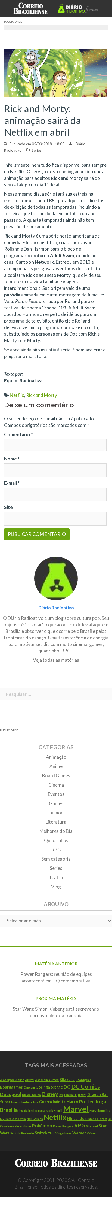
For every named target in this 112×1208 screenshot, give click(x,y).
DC (67, 1087)
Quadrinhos (56, 840)
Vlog (56, 887)
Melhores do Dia (56, 831)
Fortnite (26, 1102)
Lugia (41, 1110)
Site (8, 507)
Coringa (43, 1087)
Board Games (56, 775)
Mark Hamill (54, 1110)
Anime (56, 766)
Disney (50, 1094)
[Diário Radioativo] (79, 8)
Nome (12, 459)
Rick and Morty (41, 395)
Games (56, 803)
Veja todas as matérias (56, 660)
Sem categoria (56, 859)
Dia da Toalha (31, 1095)
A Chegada (7, 1080)
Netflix (17, 395)
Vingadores (63, 1133)
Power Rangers (63, 1126)
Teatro (56, 877)
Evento (16, 1102)
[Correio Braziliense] (32, 8)
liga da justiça (28, 1110)
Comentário (18, 434)
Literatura (56, 822)
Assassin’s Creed (47, 1080)
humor (56, 812)
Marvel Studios (99, 1110)
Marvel (76, 1108)
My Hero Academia (13, 1119)
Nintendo (76, 1118)
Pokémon (42, 1125)
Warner (79, 1133)
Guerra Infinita (52, 1102)
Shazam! (92, 1126)
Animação (56, 757)
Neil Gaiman (35, 1119)
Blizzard (67, 1079)
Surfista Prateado (22, 1133)
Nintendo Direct (96, 1119)
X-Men (91, 1133)
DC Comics (85, 1086)
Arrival (29, 1080)
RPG (56, 849)
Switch (41, 1133)
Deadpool (10, 1094)
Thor (51, 1133)
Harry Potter (80, 1101)
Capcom (29, 1087)
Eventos (56, 794)
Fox (35, 1102)
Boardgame (83, 1080)
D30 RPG (57, 1087)
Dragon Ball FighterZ (72, 1095)
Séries (36, 150)
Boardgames (11, 1087)
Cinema (56, 785)
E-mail (12, 483)
